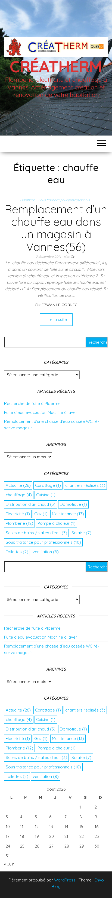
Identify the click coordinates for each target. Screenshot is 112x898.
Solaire (81, 532)
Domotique (73, 504)
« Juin (9, 864)
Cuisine (45, 494)
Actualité (18, 485)
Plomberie (27, 200)
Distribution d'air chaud (30, 504)
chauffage (19, 494)
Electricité (18, 513)
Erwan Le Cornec (59, 304)
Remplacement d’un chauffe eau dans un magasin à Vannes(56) (56, 228)
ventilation (46, 551)
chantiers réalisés (85, 485)
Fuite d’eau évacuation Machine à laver (40, 412)
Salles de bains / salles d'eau (36, 532)
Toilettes (17, 551)
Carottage (48, 485)
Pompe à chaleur (57, 523)
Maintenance (68, 513)
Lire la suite (56, 319)
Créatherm (56, 66)
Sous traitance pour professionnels (64, 200)
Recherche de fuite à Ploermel (32, 403)
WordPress (65, 880)
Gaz (41, 513)
